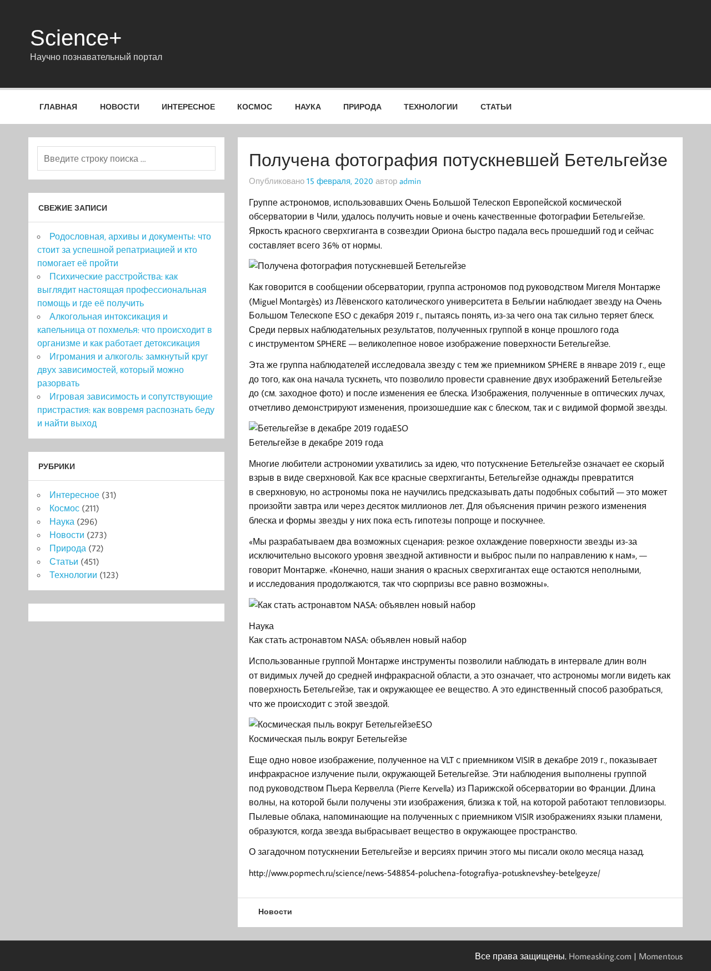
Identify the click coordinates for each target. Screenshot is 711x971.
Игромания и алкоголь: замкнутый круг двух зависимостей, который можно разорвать (122, 370)
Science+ (76, 38)
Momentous (661, 956)
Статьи (496, 106)
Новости (119, 106)
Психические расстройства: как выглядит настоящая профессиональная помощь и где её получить (122, 289)
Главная (58, 106)
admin (410, 180)
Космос (254, 106)
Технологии (431, 106)
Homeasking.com (600, 956)
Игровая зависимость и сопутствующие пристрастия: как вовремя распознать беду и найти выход (125, 410)
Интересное (188, 106)
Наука (308, 106)
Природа (362, 106)
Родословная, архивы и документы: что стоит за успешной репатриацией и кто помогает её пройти (124, 249)
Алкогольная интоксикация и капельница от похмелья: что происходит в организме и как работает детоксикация (124, 329)
